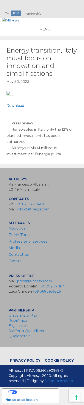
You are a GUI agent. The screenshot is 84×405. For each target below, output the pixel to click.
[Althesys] (10, 20)
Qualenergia (19, 336)
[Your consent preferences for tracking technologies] (76, 397)
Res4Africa (18, 321)
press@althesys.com (34, 281)
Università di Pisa (23, 315)
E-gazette (17, 326)
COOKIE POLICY (59, 360)
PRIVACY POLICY (25, 360)
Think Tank (19, 235)
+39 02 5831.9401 (29, 204)
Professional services (28, 241)
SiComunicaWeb (59, 381)
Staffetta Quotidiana (26, 331)
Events (15, 261)
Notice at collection (21, 399)
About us (17, 228)
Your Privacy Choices (35, 392)
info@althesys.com (33, 209)
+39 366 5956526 (47, 291)
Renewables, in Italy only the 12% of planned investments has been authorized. (39, 135)
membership (32, 13)
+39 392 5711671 (52, 286)
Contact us (19, 254)
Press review (22, 123)
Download (15, 106)
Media (14, 248)
